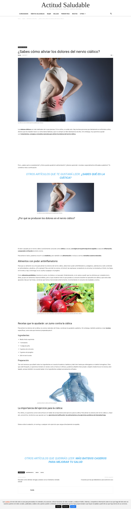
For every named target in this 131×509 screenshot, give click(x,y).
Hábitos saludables (37, 14)
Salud (23, 18)
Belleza (56, 14)
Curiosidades (23, 14)
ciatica (36, 472)
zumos (42, 472)
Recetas (74, 14)
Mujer (49, 14)
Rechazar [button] (65, 506)
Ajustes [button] (58, 506)
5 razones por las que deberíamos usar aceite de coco (97, 480)
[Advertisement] (65, 33)
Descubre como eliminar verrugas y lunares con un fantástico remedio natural (38, 480)
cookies (7, 501)
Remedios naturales (32, 18)
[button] (111, 14)
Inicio (19, 18)
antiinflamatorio (30, 472)
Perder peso (65, 14)
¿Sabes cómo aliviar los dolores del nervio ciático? (59, 51)
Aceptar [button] (73, 506)
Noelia (19, 55)
